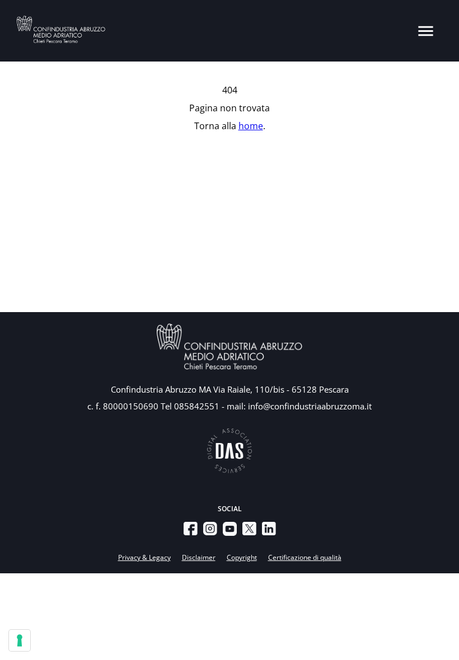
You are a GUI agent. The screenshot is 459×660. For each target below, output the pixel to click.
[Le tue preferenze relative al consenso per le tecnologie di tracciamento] (19, 640)
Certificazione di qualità (304, 557)
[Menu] (425, 31)
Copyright (242, 557)
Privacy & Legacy (144, 557)
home (250, 126)
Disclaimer (199, 557)
